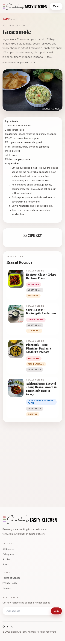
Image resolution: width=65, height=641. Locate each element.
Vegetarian (34, 369)
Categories (8, 554)
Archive (6, 559)
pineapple (34, 358)
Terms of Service (12, 577)
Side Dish (33, 296)
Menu (56, 6)
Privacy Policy (10, 583)
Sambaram (34, 331)
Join (56, 611)
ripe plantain (36, 364)
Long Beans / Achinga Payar (41, 402)
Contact (7, 588)
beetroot (33, 284)
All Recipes (8, 549)
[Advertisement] (32, 461)
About (6, 564)
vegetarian (34, 290)
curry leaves (36, 320)
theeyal (33, 414)
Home (6, 19)
